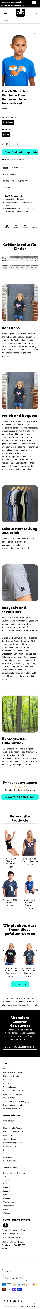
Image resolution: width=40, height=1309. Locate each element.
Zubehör (6, 1180)
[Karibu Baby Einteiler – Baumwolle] (29, 883)
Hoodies (6, 1187)
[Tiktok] (22, 1301)
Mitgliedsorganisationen (12, 1094)
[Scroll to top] (35, 1303)
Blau (6, 134)
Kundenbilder (8, 1150)
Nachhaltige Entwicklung (13, 1076)
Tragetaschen (8, 1206)
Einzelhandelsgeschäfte (12, 1143)
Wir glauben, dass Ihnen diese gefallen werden (20, 929)
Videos (6, 1154)
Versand (6, 188)
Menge (5, 144)
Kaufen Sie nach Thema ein (14, 1173)
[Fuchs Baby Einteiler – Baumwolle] (10, 842)
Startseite (8, 999)
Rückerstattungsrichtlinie (13, 1105)
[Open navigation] (5, 13)
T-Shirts (6, 1177)
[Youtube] (14, 1301)
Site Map (32, 1306)
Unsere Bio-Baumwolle (12, 1072)
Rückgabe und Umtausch (13, 1132)
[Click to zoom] (34, 33)
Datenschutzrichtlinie (11, 1109)
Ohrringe (6, 1213)
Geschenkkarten (9, 1139)
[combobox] (20, 21)
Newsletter (7, 1157)
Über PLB (7, 1069)
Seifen (5, 1184)
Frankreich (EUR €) (14, 1278)
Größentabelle (17, 168)
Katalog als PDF (9, 1146)
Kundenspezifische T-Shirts (14, 1091)
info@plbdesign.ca (10, 1233)
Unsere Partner (9, 1098)
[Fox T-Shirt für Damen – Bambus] (29, 842)
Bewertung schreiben (20, 796)
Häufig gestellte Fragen (12, 1128)
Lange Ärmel (8, 1191)
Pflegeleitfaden (9, 174)
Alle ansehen (20, 984)
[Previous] (5, 44)
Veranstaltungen (9, 1087)
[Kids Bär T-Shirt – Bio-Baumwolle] (10, 883)
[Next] (34, 44)
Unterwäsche (8, 1202)
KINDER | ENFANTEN (24, 999)
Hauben (6, 1198)
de (34, 2)
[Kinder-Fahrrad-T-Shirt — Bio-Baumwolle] (29, 953)
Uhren (5, 1209)
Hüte (5, 1195)
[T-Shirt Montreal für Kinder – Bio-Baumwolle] (10, 953)
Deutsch (9, 1271)
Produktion (7, 1080)
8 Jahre (8, 122)
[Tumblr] (10, 1301)
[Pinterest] (7, 1301)
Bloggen (6, 1083)
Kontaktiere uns (9, 1161)
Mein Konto (7, 1135)
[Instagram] (18, 1301)
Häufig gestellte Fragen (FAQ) (15, 181)
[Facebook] (4, 1301)
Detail (5, 168)
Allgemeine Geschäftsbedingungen (17, 1102)
